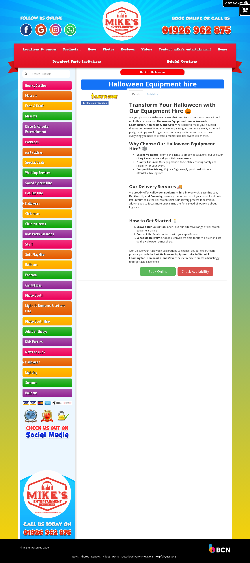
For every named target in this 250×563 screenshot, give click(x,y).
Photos (108, 49)
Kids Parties (34, 341)
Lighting (31, 372)
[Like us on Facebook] (26, 29)
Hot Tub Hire (34, 193)
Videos (146, 49)
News (92, 49)
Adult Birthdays (36, 331)
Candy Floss (33, 285)
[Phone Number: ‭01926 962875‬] (196, 31)
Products (71, 49)
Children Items (35, 223)
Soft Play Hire (35, 254)
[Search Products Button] (26, 74)
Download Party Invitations (77, 61)
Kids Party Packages (39, 233)
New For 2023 (35, 352)
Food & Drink (34, 105)
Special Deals (34, 162)
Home (222, 49)
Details (136, 94)
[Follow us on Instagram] (55, 29)
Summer (31, 382)
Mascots (31, 95)
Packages (32, 142)
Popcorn (31, 274)
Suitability (152, 94)
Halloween (32, 203)
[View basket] (236, 3)
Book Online (157, 271)
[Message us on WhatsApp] (70, 29)
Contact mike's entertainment (185, 49)
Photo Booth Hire (37, 321)
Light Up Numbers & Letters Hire (45, 308)
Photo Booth (34, 295)
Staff (29, 244)
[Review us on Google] (41, 29)
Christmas (32, 213)
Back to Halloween (152, 72)
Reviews (128, 49)
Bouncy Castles (35, 85)
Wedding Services (37, 172)
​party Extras (33, 152)
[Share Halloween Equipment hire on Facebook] (104, 103)
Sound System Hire (38, 182)
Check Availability (195, 271)
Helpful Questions (182, 61)
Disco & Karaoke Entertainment (36, 129)
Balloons (31, 264)
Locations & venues (40, 49)
